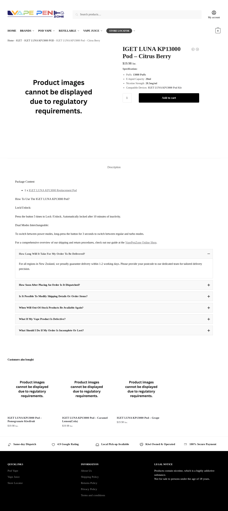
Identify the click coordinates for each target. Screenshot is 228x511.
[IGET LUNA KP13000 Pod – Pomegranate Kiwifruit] (32, 389)
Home (11, 40)
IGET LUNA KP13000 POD (39, 40)
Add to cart (169, 97)
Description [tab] (114, 167)
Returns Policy (89, 483)
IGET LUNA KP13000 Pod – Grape (138, 417)
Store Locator (15, 483)
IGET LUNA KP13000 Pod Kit (165, 87)
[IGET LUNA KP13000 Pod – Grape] (141, 389)
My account (214, 17)
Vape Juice (14, 476)
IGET (19, 40)
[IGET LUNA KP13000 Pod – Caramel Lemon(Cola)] (86, 389)
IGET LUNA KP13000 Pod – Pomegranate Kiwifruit (25, 419)
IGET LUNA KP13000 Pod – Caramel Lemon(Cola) (85, 419)
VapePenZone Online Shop (140, 242)
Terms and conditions (93, 495)
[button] (114, 254)
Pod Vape (13, 470)
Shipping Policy (90, 476)
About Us (86, 470)
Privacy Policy (89, 489)
